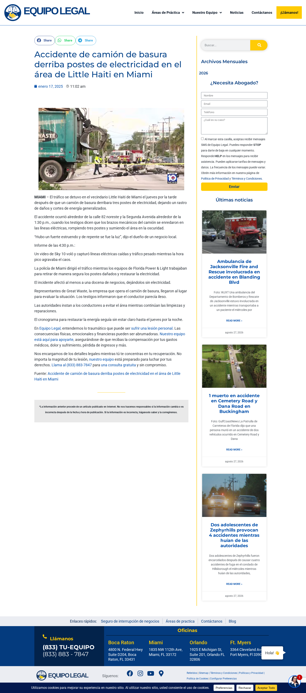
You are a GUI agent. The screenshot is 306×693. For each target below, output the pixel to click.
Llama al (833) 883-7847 (72, 365)
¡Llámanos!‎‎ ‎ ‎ (290, 12)
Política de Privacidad (215, 178)
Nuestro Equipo (205, 12)
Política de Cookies (197, 678)
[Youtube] (151, 673)
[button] (44, 40)
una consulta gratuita (118, 365)
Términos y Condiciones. (247, 178)
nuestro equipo (101, 359)
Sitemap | (204, 673)
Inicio (139, 12)
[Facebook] (130, 673)
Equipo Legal (50, 328)
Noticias (237, 12)
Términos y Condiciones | (224, 673)
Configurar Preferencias (223, 678)
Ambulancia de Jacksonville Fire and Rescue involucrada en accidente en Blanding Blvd (234, 272)
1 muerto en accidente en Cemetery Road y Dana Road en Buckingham (234, 403)
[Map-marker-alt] (161, 673)
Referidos (192, 673)
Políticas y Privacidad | (252, 673)
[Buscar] (258, 45)
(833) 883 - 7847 (69, 651)
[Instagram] (140, 673)
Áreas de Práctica (166, 12)
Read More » (234, 320)
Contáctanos (262, 12)
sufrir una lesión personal (152, 328)
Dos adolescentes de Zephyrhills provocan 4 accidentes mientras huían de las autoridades (234, 535)
